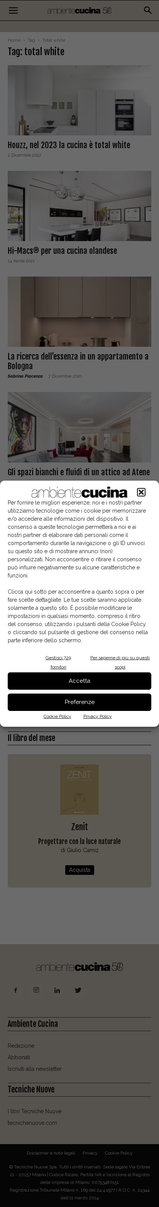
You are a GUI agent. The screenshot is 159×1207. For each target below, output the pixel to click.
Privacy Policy (97, 716)
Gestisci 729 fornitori (58, 662)
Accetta (79, 680)
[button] (141, 492)
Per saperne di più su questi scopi (120, 662)
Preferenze (80, 702)
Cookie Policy (57, 716)
